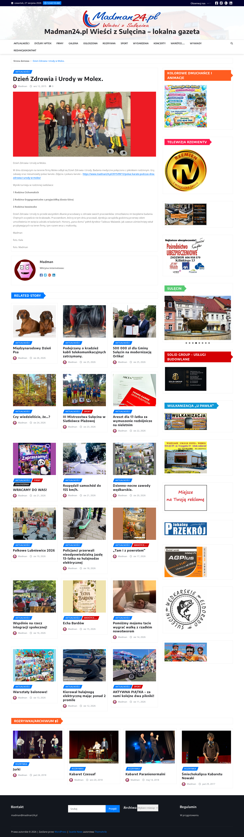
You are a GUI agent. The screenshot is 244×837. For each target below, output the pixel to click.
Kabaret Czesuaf (82, 774)
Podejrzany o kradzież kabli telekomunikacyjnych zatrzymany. (84, 352)
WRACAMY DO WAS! (30, 490)
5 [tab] (199, 343)
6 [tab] (202, 343)
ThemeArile (101, 831)
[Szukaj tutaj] (232, 43)
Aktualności (21, 43)
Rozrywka (109, 43)
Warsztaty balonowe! (30, 692)
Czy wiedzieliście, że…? (31, 417)
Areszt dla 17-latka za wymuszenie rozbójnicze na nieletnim (132, 421)
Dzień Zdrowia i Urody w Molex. (49, 60)
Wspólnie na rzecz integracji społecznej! (30, 625)
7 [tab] (206, 343)
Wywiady (196, 43)
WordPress (61, 831)
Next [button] (228, 318)
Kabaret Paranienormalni (145, 774)
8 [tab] (209, 343)
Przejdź (113, 808)
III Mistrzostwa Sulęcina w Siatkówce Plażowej (84, 419)
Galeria (73, 43)
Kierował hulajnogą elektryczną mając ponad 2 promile (84, 696)
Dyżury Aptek (42, 43)
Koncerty (160, 43)
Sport (124, 43)
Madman (22, 86)
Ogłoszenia (90, 43)
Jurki (16, 769)
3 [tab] (193, 343)
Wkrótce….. (178, 43)
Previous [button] (168, 318)
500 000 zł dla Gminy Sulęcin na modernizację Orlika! (132, 352)
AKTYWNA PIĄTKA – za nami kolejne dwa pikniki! (133, 694)
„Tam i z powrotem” (129, 550)
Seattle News (76, 831)
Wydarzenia (141, 43)
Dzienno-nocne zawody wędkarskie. (132, 487)
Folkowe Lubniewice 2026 (34, 550)
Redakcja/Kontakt (25, 50)
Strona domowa (21, 60)
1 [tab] (186, 343)
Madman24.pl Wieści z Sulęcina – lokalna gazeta (122, 31)
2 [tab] (189, 343)
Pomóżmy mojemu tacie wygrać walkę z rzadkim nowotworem (132, 627)
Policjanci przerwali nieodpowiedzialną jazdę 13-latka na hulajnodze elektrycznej (83, 556)
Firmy (60, 43)
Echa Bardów (73, 623)
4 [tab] (196, 343)
